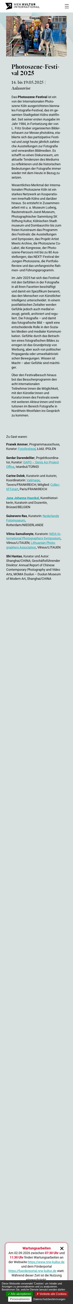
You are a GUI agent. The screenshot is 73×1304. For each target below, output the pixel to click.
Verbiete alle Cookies (52, 1293)
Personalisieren (20, 1299)
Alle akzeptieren (20, 1293)
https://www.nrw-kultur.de (46, 1262)
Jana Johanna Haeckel (22, 498)
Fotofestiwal (27, 449)
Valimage (33, 480)
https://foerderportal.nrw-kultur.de (32, 1271)
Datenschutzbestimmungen (49, 1299)
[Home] (22, 6)
